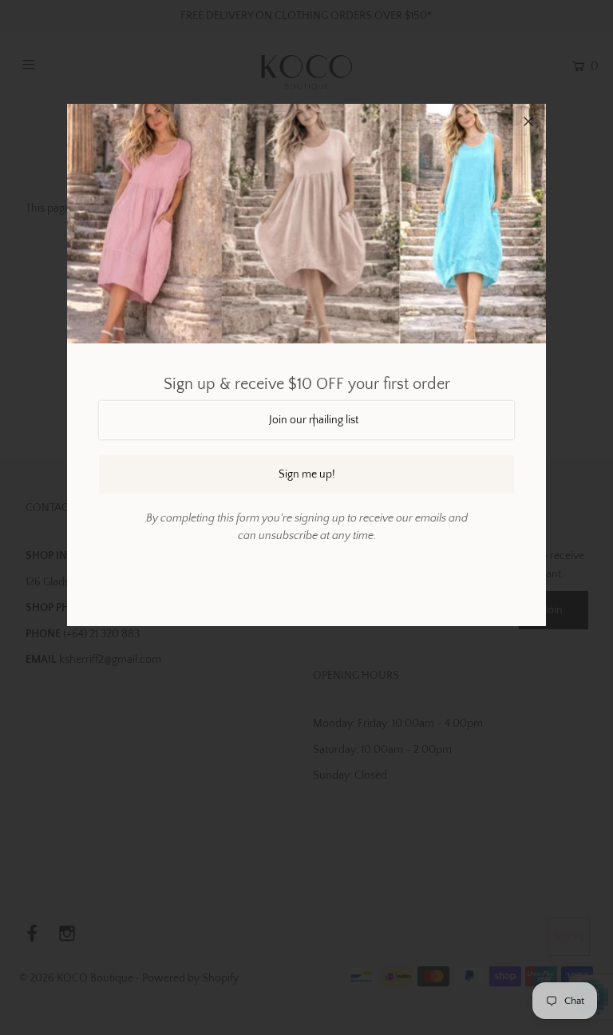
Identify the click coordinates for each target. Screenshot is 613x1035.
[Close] (528, 121)
